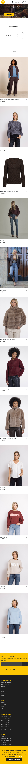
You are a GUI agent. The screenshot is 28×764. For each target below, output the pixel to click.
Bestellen (3, 690)
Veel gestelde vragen (6, 684)
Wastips (3, 695)
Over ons (3, 704)
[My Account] (19, 2)
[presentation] (3, 12)
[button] (12, 43)
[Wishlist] (22, 2)
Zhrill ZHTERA (3, 149)
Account (3, 688)
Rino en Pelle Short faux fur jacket (8, 438)
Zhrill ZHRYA (3, 488)
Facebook (2, 669)
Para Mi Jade (3, 241)
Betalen (3, 692)
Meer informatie (19, 756)
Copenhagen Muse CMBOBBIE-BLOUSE (9, 191)
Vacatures (3, 702)
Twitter (6, 669)
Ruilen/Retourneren (6, 682)
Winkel (2, 706)
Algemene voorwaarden (7, 708)
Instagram (10, 669)
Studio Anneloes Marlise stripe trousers (9, 99)
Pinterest (13, 669)
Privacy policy (4, 710)
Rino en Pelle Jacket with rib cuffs (7, 339)
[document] (14, 755)
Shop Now (9, 14)
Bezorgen (3, 693)
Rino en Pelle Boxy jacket (6, 389)
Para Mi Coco (3, 290)
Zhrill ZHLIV (2, 636)
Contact (3, 686)
